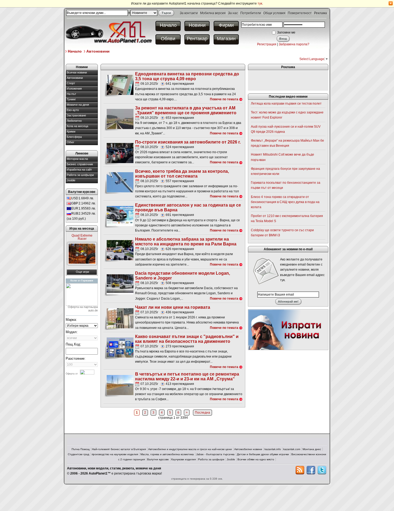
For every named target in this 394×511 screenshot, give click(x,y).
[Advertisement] (163, 59)
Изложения (74, 88)
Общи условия (274, 13)
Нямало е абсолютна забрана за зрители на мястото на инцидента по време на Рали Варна (185, 241)
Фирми (226, 25)
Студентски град (78, 454)
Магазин (226, 38)
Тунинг (71, 99)
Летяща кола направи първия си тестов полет (286, 103)
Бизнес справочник (80, 164)
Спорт (71, 83)
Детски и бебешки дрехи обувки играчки (263, 454)
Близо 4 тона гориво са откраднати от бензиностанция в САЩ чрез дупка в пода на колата (285, 202)
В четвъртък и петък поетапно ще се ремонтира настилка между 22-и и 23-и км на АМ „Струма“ (187, 376)
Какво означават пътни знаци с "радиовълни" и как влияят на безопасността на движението (187, 339)
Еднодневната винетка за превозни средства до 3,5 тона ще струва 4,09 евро (187, 76)
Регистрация (266, 44)
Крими (71, 131)
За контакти (189, 13)
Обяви (168, 38)
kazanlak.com (291, 449)
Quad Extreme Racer (82, 237)
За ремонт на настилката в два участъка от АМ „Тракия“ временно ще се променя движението (185, 110)
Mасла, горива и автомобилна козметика (167, 454)
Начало (168, 25)
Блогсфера (74, 136)
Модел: (72, 332)
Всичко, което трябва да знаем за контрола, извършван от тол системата (182, 173)
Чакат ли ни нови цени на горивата (172, 307)
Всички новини (77, 72)
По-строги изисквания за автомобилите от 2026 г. (188, 142)
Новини (197, 25)
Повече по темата (224, 99)
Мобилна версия (213, 13)
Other (70, 142)
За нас (233, 13)
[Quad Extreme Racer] (82, 253)
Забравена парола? (294, 44)
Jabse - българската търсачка (215, 454)
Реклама (320, 13)
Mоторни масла (77, 158)
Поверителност (300, 13)
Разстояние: (76, 358)
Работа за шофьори (80, 175)
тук (260, 3)
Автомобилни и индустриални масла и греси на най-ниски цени (190, 449)
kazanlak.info (273, 449)
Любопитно (74, 120)
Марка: (71, 320)
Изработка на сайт (79, 169)
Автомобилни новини (248, 449)
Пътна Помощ (81, 449)
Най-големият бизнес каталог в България (119, 449)
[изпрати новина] (288, 329)
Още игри (82, 271)
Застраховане (76, 115)
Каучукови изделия (183, 459)
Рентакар (197, 38)
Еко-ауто (73, 110)
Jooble (71, 180)
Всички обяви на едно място (255, 459)
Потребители (250, 13)
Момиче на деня (78, 104)
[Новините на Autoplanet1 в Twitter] (322, 470)
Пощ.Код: (73, 344)
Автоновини (98, 51)
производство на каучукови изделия (115, 454)
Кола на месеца (77, 126)
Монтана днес (312, 449)
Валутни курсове (158, 459)
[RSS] (300, 470)
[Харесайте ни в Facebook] (311, 470)
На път (71, 93)
